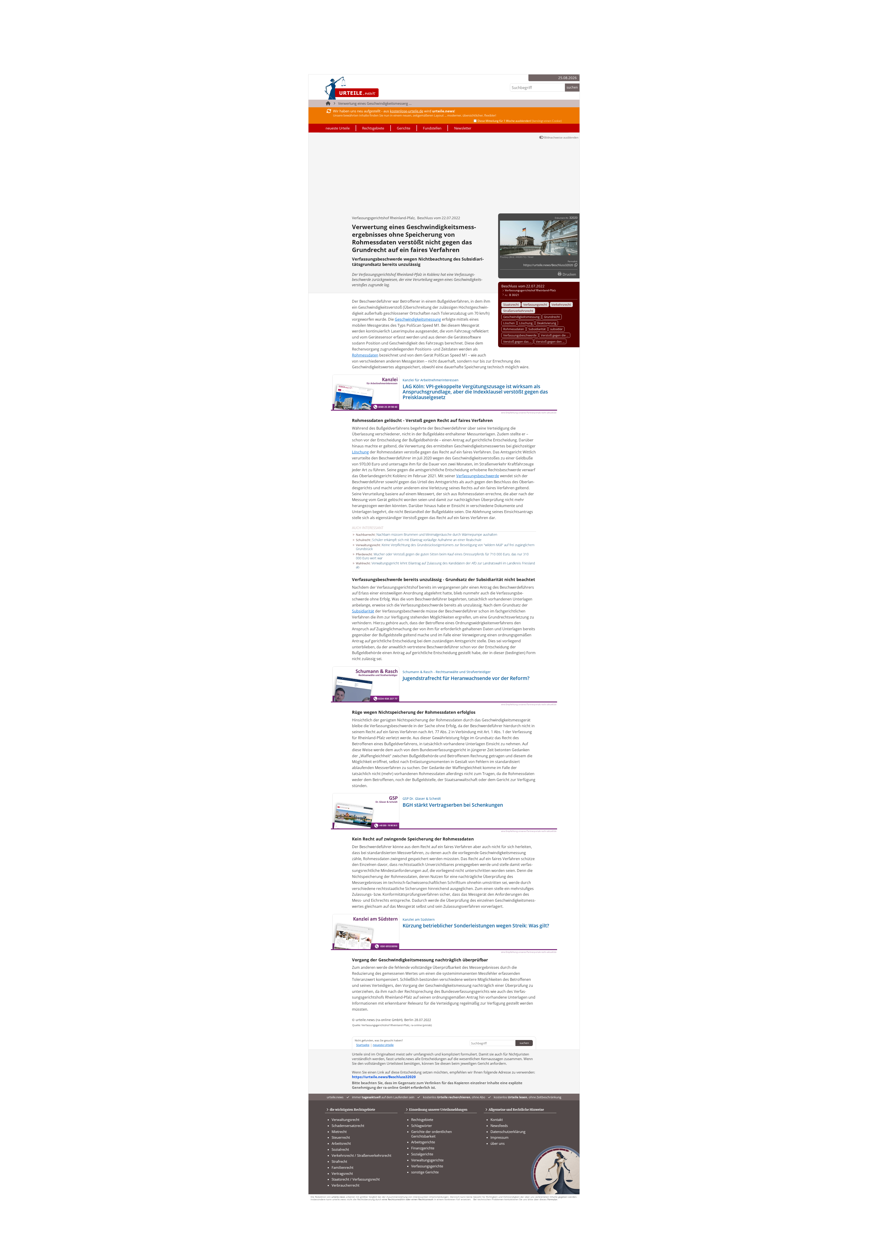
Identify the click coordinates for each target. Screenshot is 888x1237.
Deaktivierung (546, 323)
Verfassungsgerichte (427, 1166)
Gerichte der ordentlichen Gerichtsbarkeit (431, 1134)
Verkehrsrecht (561, 304)
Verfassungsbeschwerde (519, 335)
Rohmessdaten (513, 329)
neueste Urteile (338, 128)
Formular (552, 1199)
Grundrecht (552, 317)
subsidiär (556, 329)
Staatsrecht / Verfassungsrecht (356, 1179)
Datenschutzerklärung (507, 1131)
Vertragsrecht (342, 1173)
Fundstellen (432, 128)
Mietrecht (339, 1131)
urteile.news (338, 1196)
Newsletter (462, 128)
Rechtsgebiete (373, 128)
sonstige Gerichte (425, 1172)
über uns (497, 1143)
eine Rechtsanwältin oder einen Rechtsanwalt (407, 1199)
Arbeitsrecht (341, 1143)
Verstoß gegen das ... (517, 341)
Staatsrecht (511, 304)
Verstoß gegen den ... (550, 341)
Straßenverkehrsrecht (518, 311)
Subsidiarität (537, 329)
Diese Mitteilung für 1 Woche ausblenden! (520, 120)
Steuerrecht (341, 1137)
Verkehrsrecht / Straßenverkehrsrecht (361, 1155)
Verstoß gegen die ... (554, 335)
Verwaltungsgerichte (427, 1160)
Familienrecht (342, 1167)
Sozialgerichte (422, 1154)
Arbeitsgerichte (423, 1142)
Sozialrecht (340, 1149)
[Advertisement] (443, 175)
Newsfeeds (499, 1125)
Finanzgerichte (422, 1148)
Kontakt (496, 1119)
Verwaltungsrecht (345, 1119)
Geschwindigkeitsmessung (521, 317)
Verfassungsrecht (535, 304)
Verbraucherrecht (345, 1185)
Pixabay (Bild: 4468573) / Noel (516, 256)
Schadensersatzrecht (348, 1125)
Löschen (509, 323)
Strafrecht (339, 1161)
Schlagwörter (421, 1125)
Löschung (526, 323)
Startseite (362, 1045)
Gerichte (403, 128)
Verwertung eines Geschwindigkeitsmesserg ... (375, 103)
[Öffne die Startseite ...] (367, 88)
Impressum (499, 1137)
